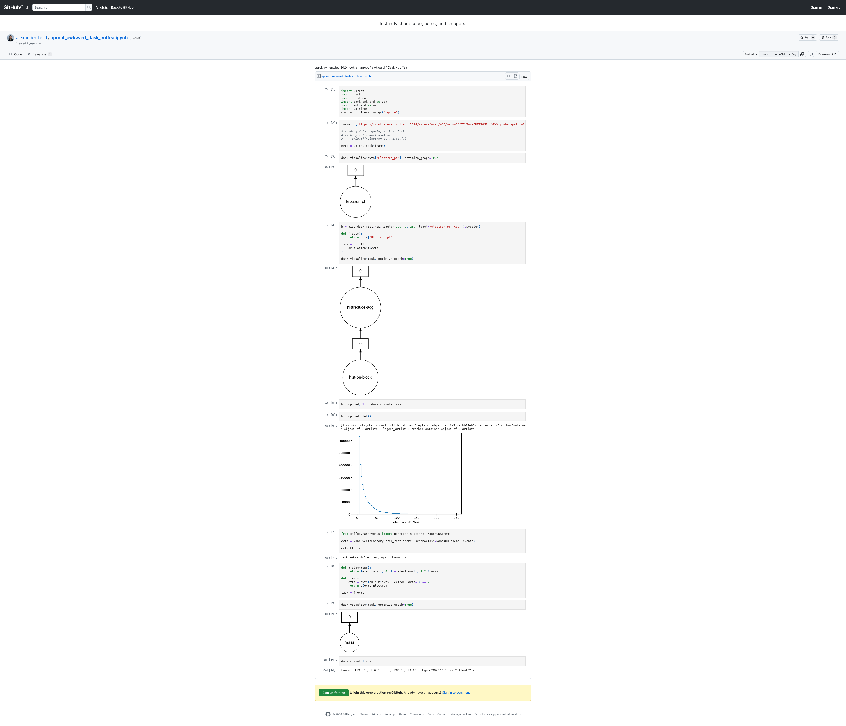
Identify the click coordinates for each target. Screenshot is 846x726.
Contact (442, 714)
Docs (430, 714)
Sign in (816, 7)
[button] (802, 54)
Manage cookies (461, 714)
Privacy (376, 714)
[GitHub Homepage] (328, 714)
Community (417, 714)
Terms (364, 714)
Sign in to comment (456, 692)
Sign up (834, 7)
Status (402, 714)
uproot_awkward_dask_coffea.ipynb (89, 37)
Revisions (42, 54)
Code (18, 54)
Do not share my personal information (498, 714)
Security (389, 714)
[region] (423, 380)
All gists (102, 7)
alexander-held (31, 37)
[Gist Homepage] (16, 7)
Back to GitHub (122, 7)
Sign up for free (334, 692)
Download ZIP (827, 54)
